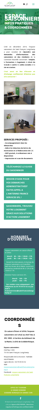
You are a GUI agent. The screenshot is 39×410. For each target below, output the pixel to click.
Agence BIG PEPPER (18, 404)
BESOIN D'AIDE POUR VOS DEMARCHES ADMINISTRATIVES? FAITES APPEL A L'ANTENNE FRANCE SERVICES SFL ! (17, 188)
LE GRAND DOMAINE (18, 390)
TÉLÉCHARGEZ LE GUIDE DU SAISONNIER (19, 168)
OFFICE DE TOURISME (18, 388)
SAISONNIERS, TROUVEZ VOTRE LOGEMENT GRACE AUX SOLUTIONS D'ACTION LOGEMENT (19, 211)
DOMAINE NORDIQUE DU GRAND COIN (18, 393)
